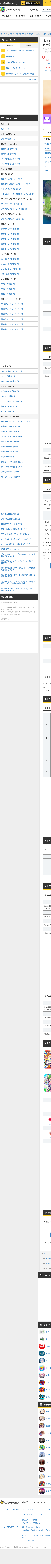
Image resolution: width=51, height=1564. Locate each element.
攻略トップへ (6, 129)
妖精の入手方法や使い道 (10, 514)
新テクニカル (20, 16)
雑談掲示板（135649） (9, 149)
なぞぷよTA (6, 16)
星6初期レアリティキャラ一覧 (12, 329)
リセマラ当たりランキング (11, 189)
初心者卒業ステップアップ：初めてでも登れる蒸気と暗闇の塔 (18, 576)
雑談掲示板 (10, 56)
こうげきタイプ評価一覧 (10, 259)
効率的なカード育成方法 (10, 446)
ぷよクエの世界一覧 (8, 396)
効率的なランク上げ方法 (10, 451)
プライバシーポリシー (39, 1502)
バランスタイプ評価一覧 (10, 274)
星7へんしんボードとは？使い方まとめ (15, 534)
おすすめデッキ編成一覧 (10, 381)
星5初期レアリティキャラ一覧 (12, 324)
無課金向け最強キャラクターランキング (15, 184)
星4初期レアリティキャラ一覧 (12, 319)
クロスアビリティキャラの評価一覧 (14, 209)
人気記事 (10, 46)
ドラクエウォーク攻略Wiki (31, 1523)
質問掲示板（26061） (9, 154)
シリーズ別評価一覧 (8, 376)
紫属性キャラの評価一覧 (10, 249)
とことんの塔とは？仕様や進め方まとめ (15, 544)
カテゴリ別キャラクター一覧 (11, 371)
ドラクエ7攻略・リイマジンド (32, 1515)
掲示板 (28, 46)
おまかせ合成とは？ (8, 456)
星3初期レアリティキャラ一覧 (12, 314)
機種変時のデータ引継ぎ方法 (11, 524)
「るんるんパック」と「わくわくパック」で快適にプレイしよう (18, 555)
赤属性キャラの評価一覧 (10, 229)
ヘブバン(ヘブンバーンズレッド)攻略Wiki (36, 1530)
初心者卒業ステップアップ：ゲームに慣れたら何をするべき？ (18, 562)
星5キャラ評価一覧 (8, 294)
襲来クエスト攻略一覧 (9, 406)
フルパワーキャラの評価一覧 (11, 204)
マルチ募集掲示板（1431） (11, 164)
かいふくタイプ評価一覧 (10, 264)
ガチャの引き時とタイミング (11, 466)
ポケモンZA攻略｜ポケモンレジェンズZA (36, 1509)
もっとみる (32, 79)
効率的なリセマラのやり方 (11, 426)
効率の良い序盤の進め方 (10, 431)
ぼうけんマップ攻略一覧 (10, 391)
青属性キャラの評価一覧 (10, 234)
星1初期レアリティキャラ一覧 (12, 304)
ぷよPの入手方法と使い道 (10, 519)
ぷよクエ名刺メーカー (9, 139)
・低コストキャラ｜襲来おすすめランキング (17, 194)
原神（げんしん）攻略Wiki (31, 1527)
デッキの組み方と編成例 (10, 441)
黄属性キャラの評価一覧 (10, 244)
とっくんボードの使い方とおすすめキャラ (16, 539)
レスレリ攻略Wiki (28, 1541)
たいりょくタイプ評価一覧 (11, 269)
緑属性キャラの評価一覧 (10, 239)
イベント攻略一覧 (7, 411)
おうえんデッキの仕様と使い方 (12, 461)
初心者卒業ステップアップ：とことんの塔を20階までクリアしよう (18, 569)
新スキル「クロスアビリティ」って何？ (15, 421)
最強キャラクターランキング (16, 68)
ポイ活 (16, 3)
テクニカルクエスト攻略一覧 (11, 401)
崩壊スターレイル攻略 (29, 1520)
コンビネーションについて (11, 477)
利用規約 (25, 1502)
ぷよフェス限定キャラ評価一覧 (12, 219)
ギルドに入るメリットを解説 (11, 436)
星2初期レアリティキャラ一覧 (12, 309)
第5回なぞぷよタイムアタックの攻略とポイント (22, 73)
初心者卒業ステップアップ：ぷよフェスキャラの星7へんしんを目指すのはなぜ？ (18, 582)
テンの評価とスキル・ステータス (18, 62)
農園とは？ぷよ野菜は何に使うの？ (14, 529)
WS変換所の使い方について (11, 549)
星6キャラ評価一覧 (8, 289)
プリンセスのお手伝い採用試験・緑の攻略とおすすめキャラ (22, 50)
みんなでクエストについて (11, 472)
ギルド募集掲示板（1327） (11, 159)
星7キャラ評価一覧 (8, 284)
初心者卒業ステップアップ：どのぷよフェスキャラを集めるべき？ (18, 589)
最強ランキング (35, 16)
